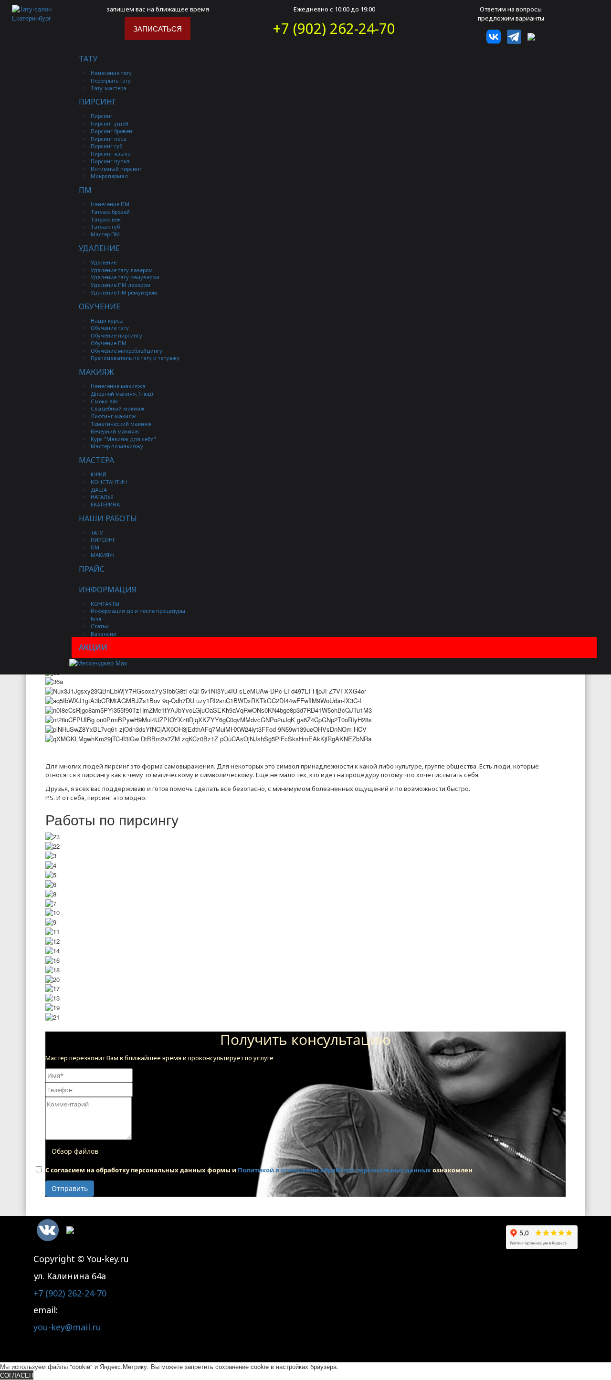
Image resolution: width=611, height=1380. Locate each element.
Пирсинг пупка (110, 161)
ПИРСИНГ (97, 101)
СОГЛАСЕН (16, 1375)
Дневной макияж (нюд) (122, 393)
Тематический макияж (121, 423)
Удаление (103, 262)
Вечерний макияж (115, 431)
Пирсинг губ (106, 145)
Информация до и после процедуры (138, 610)
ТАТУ (88, 58)
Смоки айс (105, 401)
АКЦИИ (93, 647)
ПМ (85, 190)
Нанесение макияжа (118, 386)
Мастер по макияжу (117, 446)
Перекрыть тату (111, 80)
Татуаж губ (105, 226)
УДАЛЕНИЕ (99, 248)
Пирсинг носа (108, 138)
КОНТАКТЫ (105, 603)
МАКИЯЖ (96, 372)
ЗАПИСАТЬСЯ (157, 28)
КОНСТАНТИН (109, 481)
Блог (96, 618)
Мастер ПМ (105, 234)
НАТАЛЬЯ (102, 496)
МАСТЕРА (96, 460)
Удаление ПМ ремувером (124, 292)
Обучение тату (110, 327)
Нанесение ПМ (110, 204)
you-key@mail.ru (67, 1327)
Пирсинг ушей (109, 123)
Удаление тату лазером (122, 270)
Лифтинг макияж (113, 416)
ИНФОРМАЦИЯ (108, 589)
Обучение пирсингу (116, 335)
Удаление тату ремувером (125, 277)
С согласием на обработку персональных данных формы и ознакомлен (259, 1170)
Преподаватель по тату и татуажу (135, 357)
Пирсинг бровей (111, 131)
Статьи (100, 626)
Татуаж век (106, 219)
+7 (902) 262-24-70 (334, 28)
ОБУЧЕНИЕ (99, 306)
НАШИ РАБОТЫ (108, 518)
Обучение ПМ (108, 343)
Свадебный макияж (118, 408)
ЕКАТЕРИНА (105, 504)
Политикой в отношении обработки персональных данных (334, 1170)
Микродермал (109, 175)
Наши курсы (107, 320)
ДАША (99, 489)
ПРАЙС (92, 569)
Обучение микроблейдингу (126, 350)
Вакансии (103, 633)
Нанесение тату (111, 72)
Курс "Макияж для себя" (123, 438)
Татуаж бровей (110, 211)
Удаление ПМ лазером (120, 284)
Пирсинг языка (111, 153)
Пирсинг (102, 115)
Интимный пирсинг (116, 168)
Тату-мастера (108, 88)
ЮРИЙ (98, 474)
